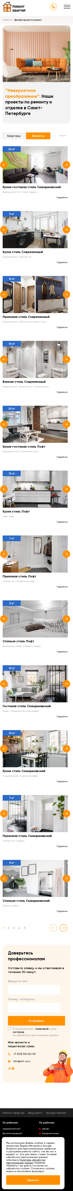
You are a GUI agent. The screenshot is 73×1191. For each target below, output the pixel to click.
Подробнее (62, 197)
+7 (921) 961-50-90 (24, 1054)
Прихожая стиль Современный (26, 317)
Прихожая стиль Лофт (19, 576)
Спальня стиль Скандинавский (26, 901)
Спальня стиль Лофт (18, 641)
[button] (4, 164)
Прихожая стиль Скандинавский (27, 836)
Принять (33, 1180)
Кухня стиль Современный (23, 252)
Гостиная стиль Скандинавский (27, 706)
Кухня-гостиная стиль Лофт (24, 447)
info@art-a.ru (21, 1061)
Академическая (50, 1133)
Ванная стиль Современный (24, 382)
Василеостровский (12, 1133)
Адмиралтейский (11, 1129)
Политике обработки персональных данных (25, 1161)
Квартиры (14, 136)
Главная (7, 20)
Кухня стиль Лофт (16, 511)
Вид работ (35, 1112)
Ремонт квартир (14, 1112)
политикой (41, 1028)
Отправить (36, 1021)
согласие (18, 1032)
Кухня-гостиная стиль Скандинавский (32, 187)
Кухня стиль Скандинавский (24, 771)
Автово (45, 1129)
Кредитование (56, 1112)
